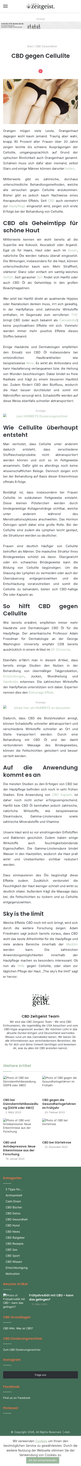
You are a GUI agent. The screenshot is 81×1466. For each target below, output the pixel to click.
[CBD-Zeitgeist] (40, 6)
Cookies (41, 1441)
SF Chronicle (60, 649)
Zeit (40, 277)
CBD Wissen (14, 1261)
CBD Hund (13, 1225)
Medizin (72, 944)
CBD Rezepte (14, 1243)
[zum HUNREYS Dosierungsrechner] (40, 418)
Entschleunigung (17, 1267)
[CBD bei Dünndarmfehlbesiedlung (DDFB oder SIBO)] (21, 1086)
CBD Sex (11, 1249)
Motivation (13, 1273)
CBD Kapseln (62, 795)
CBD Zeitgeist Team (40, 1016)
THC (74, 315)
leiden (70, 168)
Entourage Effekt (41, 692)
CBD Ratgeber (15, 1237)
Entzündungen (14, 676)
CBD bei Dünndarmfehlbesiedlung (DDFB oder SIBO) (20, 1104)
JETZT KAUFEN (48, 28)
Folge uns (40, 1374)
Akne (30, 363)
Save (40, 71)
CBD (51, 201)
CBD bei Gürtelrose (56, 1142)
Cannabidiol (68, 320)
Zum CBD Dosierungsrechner (22, 1349)
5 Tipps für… (14, 1189)
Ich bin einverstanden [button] (43, 1460)
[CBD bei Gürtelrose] (60, 1128)
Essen (72, 250)
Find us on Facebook (16, 1397)
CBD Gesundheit (46, 46)
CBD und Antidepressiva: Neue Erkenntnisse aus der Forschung (19, 1148)
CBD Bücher (14, 1207)
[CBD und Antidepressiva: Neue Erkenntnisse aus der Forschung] (21, 1128)
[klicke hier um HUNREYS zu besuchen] (40, 710)
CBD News (13, 1231)
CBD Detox (13, 1213)
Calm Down (13, 1201)
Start (29, 46)
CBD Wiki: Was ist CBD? (18, 1328)
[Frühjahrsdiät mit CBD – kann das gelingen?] (14, 1301)
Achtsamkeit (14, 1195)
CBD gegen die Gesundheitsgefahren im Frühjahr (59, 1104)
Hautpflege (17, 206)
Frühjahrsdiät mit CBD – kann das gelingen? (51, 1297)
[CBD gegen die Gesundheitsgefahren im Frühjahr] (60, 1086)
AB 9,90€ (46, 25)
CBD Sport (13, 1255)
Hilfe (21, 966)
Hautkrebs (10, 682)
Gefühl (8, 277)
